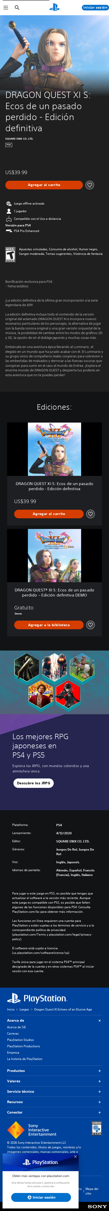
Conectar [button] (15, 1112)
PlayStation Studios (20, 1040)
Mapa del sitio (91, 1191)
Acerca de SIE (16, 1027)
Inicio (10, 1009)
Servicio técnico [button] (20, 1091)
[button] (33, 783)
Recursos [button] (15, 1102)
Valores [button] (13, 1081)
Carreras (13, 1033)
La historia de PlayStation (24, 1059)
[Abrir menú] (5, 7)
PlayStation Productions (23, 1046)
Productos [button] (16, 1070)
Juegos (24, 1009)
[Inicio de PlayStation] (54, 7)
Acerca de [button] (15, 1020)
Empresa (13, 1052)
